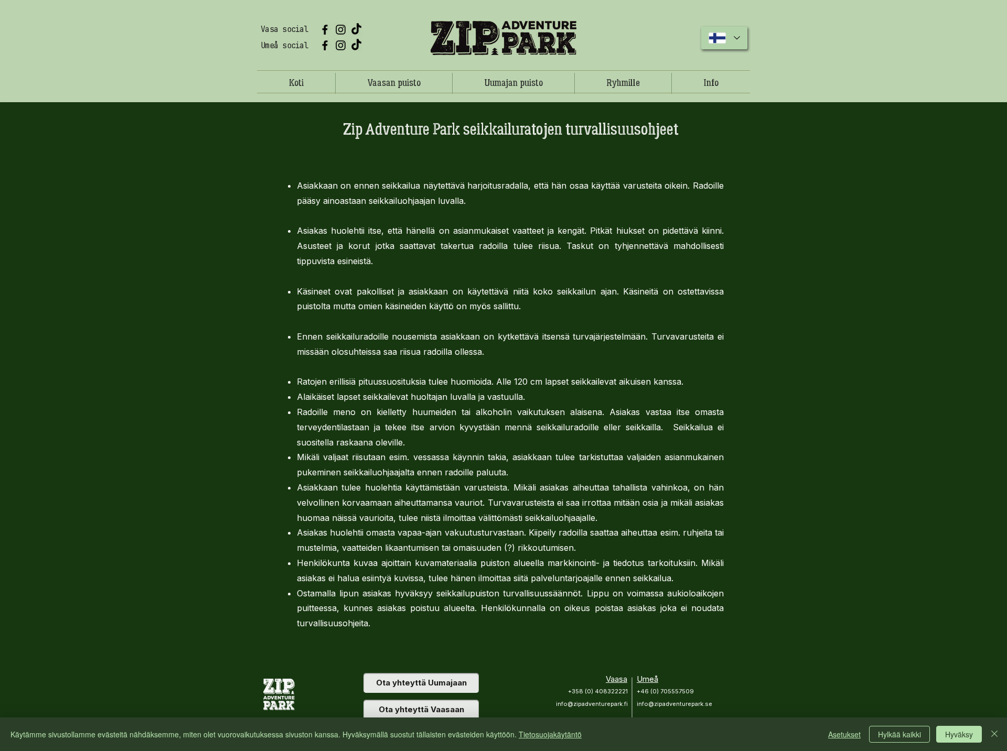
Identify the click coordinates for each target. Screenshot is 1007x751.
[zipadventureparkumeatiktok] (356, 45)
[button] (623, 83)
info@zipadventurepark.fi (592, 704)
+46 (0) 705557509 (665, 691)
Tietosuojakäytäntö (550, 734)
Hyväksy (959, 734)
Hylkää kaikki (899, 734)
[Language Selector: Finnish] (724, 38)
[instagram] (340, 29)
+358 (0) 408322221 (598, 691)
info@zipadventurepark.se (674, 704)
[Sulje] (994, 734)
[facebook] (324, 29)
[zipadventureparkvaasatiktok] (356, 29)
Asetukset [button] (844, 734)
